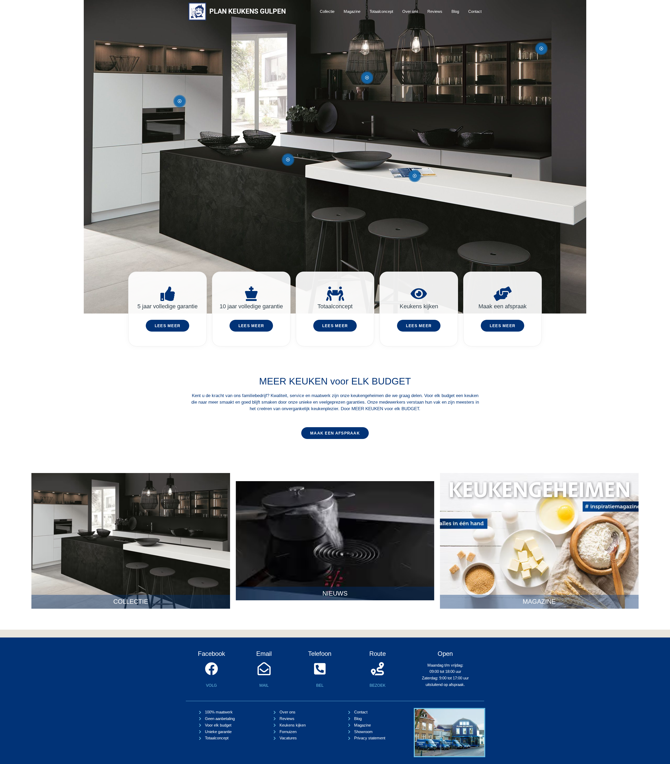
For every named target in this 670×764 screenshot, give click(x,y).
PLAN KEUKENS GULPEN (247, 11)
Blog (455, 11)
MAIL (264, 685)
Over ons (410, 11)
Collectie (327, 11)
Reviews (434, 11)
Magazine (352, 11)
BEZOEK (378, 685)
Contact (475, 11)
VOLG (211, 685)
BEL (319, 685)
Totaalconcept (381, 11)
